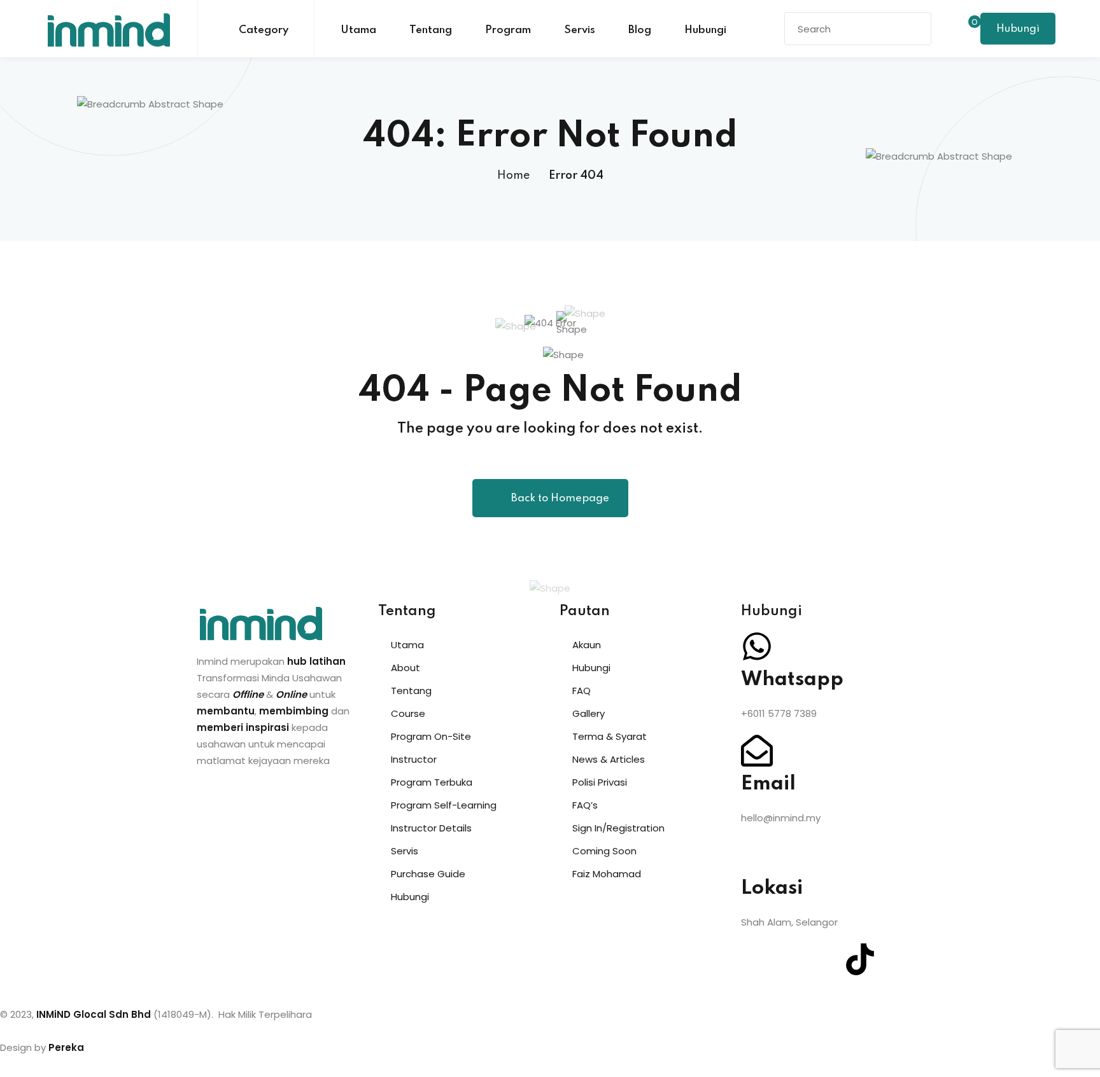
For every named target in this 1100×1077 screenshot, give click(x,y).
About (405, 667)
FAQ (581, 690)
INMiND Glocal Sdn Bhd (93, 1014)
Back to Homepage (560, 498)
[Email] (757, 751)
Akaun (586, 644)
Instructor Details (431, 828)
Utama (358, 30)
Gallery (588, 713)
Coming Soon (604, 851)
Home (513, 175)
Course (408, 713)
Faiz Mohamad (606, 873)
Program (508, 30)
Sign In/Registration (618, 828)
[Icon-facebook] (757, 959)
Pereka (66, 1047)
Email (768, 784)
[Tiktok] (860, 959)
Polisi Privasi (599, 782)
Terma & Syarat (609, 736)
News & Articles (608, 759)
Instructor (414, 759)
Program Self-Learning (444, 805)
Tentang (430, 30)
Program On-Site (431, 736)
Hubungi (705, 30)
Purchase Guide (428, 873)
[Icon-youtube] (826, 959)
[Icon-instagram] (791, 959)
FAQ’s (585, 805)
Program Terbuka (431, 782)
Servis (579, 30)
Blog (639, 30)
